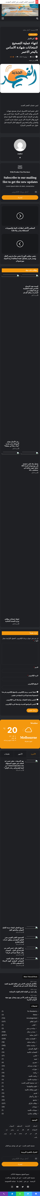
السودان (11, 1126)
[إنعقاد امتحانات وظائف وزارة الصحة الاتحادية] (10, 534)
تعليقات (7, 754)
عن (31, 1133)
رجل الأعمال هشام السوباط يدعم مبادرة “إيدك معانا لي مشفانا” (11, 444)
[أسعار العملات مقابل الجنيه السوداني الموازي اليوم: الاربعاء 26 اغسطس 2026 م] (31, 961)
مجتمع (35, 1100)
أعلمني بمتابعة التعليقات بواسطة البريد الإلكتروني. (21, 700)
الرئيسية (33, 30)
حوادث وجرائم (32, 1066)
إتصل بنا (19, 1181)
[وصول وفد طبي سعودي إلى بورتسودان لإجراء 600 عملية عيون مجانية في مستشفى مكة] (29, 457)
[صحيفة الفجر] (20, 10)
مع (15, 1133)
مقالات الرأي (33, 1103)
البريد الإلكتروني (32, 675)
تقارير (35, 1055)
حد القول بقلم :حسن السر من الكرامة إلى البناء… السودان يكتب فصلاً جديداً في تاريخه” (14, 950)
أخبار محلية (26, 30)
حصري (35, 1062)
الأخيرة (33, 754)
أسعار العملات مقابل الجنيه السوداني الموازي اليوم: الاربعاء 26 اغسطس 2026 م (13, 961)
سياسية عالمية (32, 1079)
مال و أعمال (33, 1096)
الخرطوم (19, 1126)
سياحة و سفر (31, 1028)
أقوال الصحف (32, 1049)
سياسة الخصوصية (10, 1181)
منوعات (34, 1107)
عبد (7, 1130)
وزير (5, 1133)
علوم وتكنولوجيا (32, 1086)
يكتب (35, 1137)
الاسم (36, 667)
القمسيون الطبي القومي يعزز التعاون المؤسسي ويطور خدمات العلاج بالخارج (13, 940)
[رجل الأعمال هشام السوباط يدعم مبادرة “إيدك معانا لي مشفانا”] (10, 357)
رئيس (12, 1130)
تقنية (35, 1059)
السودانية (34, 1130)
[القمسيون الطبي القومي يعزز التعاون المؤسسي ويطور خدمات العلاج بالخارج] (31, 940)
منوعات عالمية (32, 1110)
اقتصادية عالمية (32, 1052)
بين (18, 1130)
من (10, 1133)
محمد (20, 1133)
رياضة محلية (31, 1042)
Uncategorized (32, 1018)
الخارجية (27, 1126)
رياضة (35, 1073)
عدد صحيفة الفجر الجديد (29, 1083)
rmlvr (33, 57)
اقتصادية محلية (30, 1039)
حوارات (34, 1069)
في (26, 1133)
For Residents (32, 1011)
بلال (23, 1130)
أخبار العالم (33, 1021)
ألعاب (33, 1025)
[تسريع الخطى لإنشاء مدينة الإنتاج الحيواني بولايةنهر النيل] (31, 931)
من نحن (26, 1181)
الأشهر (20, 754)
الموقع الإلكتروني (33, 684)
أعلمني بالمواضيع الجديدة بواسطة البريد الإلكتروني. (20, 704)
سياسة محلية (31, 1045)
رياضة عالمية (33, 1076)
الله (28, 1130)
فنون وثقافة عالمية (31, 1090)
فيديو (35, 1093)
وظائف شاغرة (32, 1113)
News (35, 1015)
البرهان (35, 1126)
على (36, 1133)
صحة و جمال (31, 1032)
